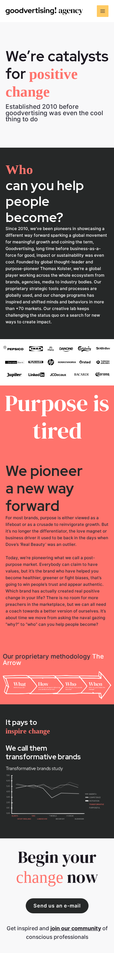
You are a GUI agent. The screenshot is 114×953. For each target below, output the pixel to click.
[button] (57, 905)
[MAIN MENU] (103, 11)
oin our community (76, 928)
